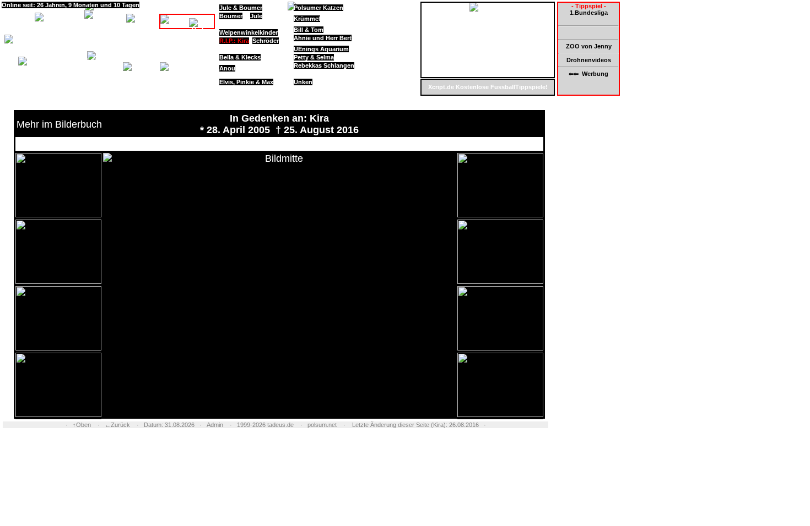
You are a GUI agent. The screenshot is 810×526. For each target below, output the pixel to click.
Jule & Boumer (240, 7)
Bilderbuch (153, 51)
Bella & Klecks (240, 57)
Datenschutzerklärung (84, 88)
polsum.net (322, 424)
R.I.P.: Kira (234, 40)
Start (11, 13)
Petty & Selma (314, 57)
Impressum (83, 81)
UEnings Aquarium (321, 49)
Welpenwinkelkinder (248, 32)
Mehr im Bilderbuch (59, 124)
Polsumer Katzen (318, 7)
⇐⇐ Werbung (588, 73)
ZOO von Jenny (589, 46)
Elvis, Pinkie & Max (246, 82)
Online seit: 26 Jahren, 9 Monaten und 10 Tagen (70, 5)
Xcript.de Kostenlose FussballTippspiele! (488, 87)
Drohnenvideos (588, 60)
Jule (256, 16)
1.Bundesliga (589, 12)
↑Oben (82, 424)
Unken (303, 82)
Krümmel (307, 18)
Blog (80, 55)
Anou (227, 68)
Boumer (230, 16)
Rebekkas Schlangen (324, 65)
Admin (215, 424)
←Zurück (117, 424)
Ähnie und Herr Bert (323, 38)
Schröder (265, 40)
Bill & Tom (308, 29)
